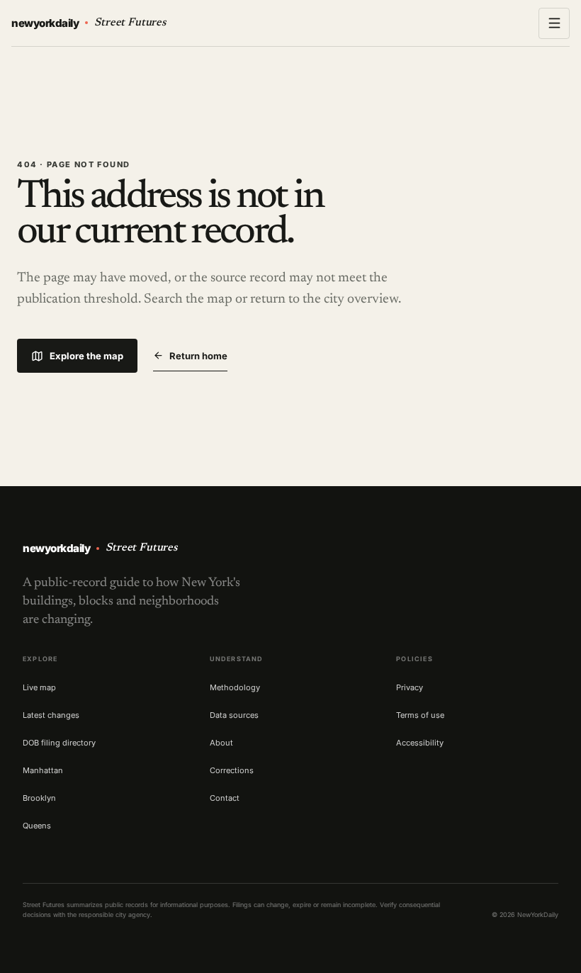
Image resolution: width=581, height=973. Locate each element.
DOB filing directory (59, 743)
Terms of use (420, 715)
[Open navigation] (554, 23)
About (221, 743)
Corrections (232, 770)
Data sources (234, 715)
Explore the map (86, 355)
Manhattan (43, 770)
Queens (37, 826)
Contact (224, 798)
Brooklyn (39, 798)
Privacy (409, 687)
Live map (39, 687)
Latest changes (51, 715)
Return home (198, 355)
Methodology (235, 687)
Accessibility (420, 743)
